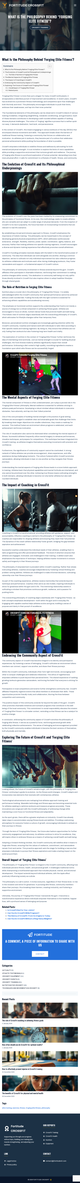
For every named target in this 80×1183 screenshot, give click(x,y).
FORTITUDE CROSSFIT (26, 5)
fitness (22, 1108)
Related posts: (13, 90)
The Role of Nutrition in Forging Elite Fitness (23, 75)
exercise (15, 1108)
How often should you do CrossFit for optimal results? (22, 1044)
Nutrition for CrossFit (12, 985)
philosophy (46, 1108)
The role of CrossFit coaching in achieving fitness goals (22, 1020)
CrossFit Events (9, 979)
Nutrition (49, 1140)
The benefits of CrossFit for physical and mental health (22, 1093)
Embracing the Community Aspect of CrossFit (22, 83)
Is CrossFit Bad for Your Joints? (21, 910)
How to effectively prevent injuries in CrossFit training (22, 1069)
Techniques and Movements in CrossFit (19, 988)
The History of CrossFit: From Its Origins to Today (28, 916)
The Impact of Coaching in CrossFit (18, 80)
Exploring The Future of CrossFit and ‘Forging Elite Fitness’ (27, 85)
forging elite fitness (33, 1108)
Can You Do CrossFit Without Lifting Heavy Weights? (29, 919)
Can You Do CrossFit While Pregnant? (23, 913)
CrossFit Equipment (11, 976)
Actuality (6, 970)
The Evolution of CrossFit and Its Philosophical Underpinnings (28, 72)
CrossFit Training (40, 27)
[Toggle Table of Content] (48, 66)
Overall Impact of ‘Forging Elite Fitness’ (22, 88)
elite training (7, 1108)
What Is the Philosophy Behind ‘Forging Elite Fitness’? (25, 69)
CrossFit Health (51, 1136)
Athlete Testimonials (12, 973)
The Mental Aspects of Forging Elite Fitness (21, 77)
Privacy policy (12, 1165)
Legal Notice (11, 1161)
